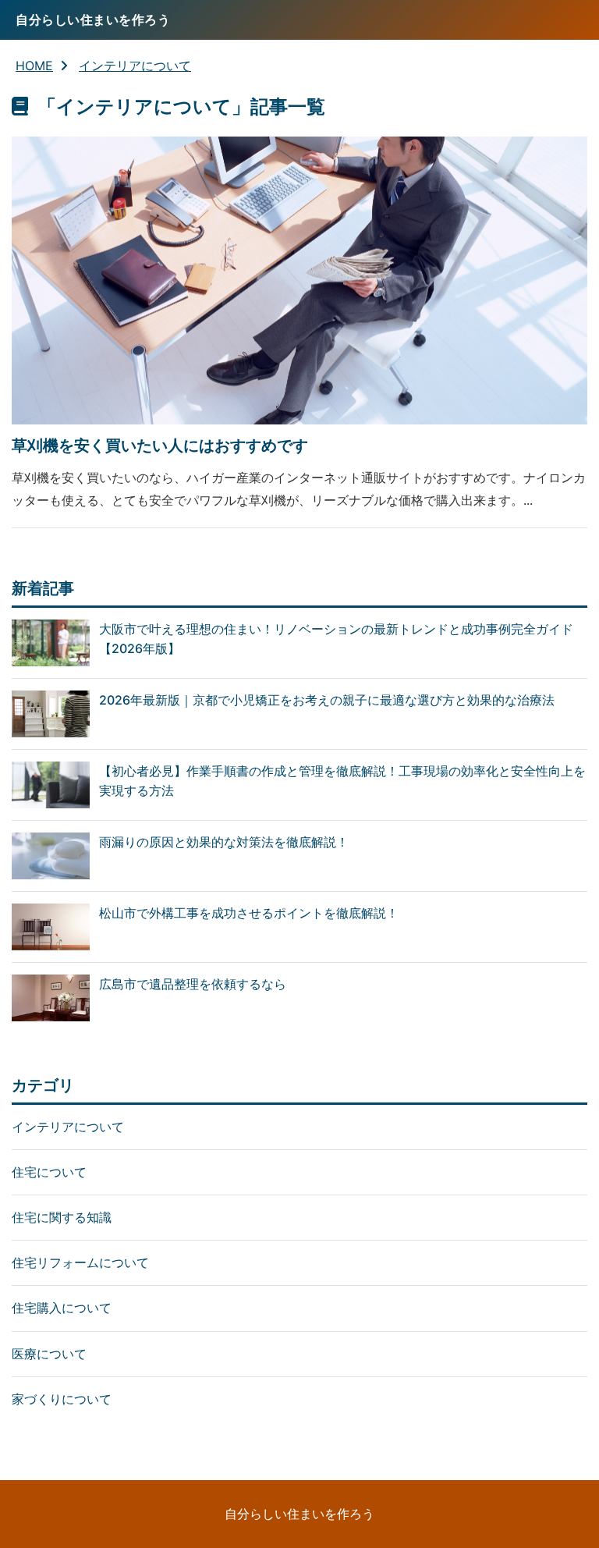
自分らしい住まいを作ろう (299, 1513)
